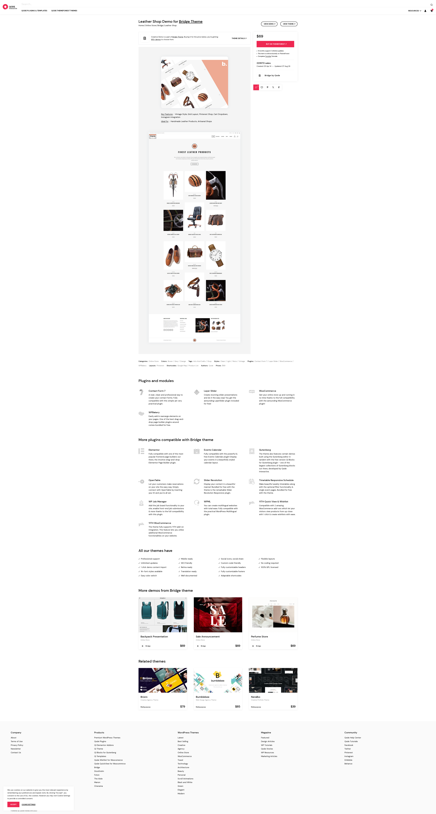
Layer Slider (273, 361)
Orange (183, 361)
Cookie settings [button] (28, 804)
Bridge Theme (191, 21)
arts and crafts (199, 361)
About (13, 737)
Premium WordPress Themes (107, 737)
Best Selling (183, 741)
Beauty (181, 771)
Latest (180, 737)
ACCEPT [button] (13, 804)
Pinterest (160, 366)
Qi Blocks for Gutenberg (105, 752)
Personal (181, 775)
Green (180, 786)
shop (209, 361)
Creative (181, 745)
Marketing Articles (269, 756)
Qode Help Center (352, 737)
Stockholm (99, 771)
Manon (97, 782)
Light (229, 361)
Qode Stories (267, 749)
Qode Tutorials (351, 741)
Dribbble (348, 760)
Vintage (242, 361)
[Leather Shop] (194, 82)
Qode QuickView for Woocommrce (110, 763)
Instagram (348, 756)
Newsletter (16, 749)
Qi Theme (98, 749)
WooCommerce (286, 361)
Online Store (150, 25)
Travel (180, 760)
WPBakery (142, 366)
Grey (176, 361)
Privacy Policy (17, 745)
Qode (277, 75)
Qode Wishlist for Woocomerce (108, 760)
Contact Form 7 (261, 361)
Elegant (181, 790)
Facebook (348, 745)
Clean (222, 361)
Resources (413, 11)
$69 (223, 366)
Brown (170, 361)
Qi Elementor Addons (104, 745)
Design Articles (268, 741)
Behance (348, 763)
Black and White (185, 782)
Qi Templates (100, 756)
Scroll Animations (185, 778)
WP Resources (267, 752)
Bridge (160, 25)
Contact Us (16, 752)
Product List (193, 366)
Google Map (182, 366)
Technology (183, 763)
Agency (181, 749)
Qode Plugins (100, 741)
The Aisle (98, 778)
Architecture (183, 767)
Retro (235, 361)
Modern (181, 793)
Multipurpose (145, 707)
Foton (96, 775)
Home (141, 25)
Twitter (347, 749)
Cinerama (98, 786)
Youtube (268, 56)
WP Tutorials (266, 745)
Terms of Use (17, 741)
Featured (265, 737)
